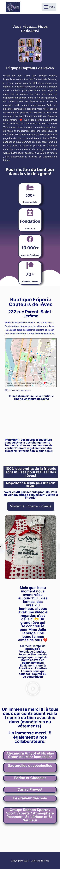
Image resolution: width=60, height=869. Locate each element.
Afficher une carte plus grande (18, 390)
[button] (33, 689)
